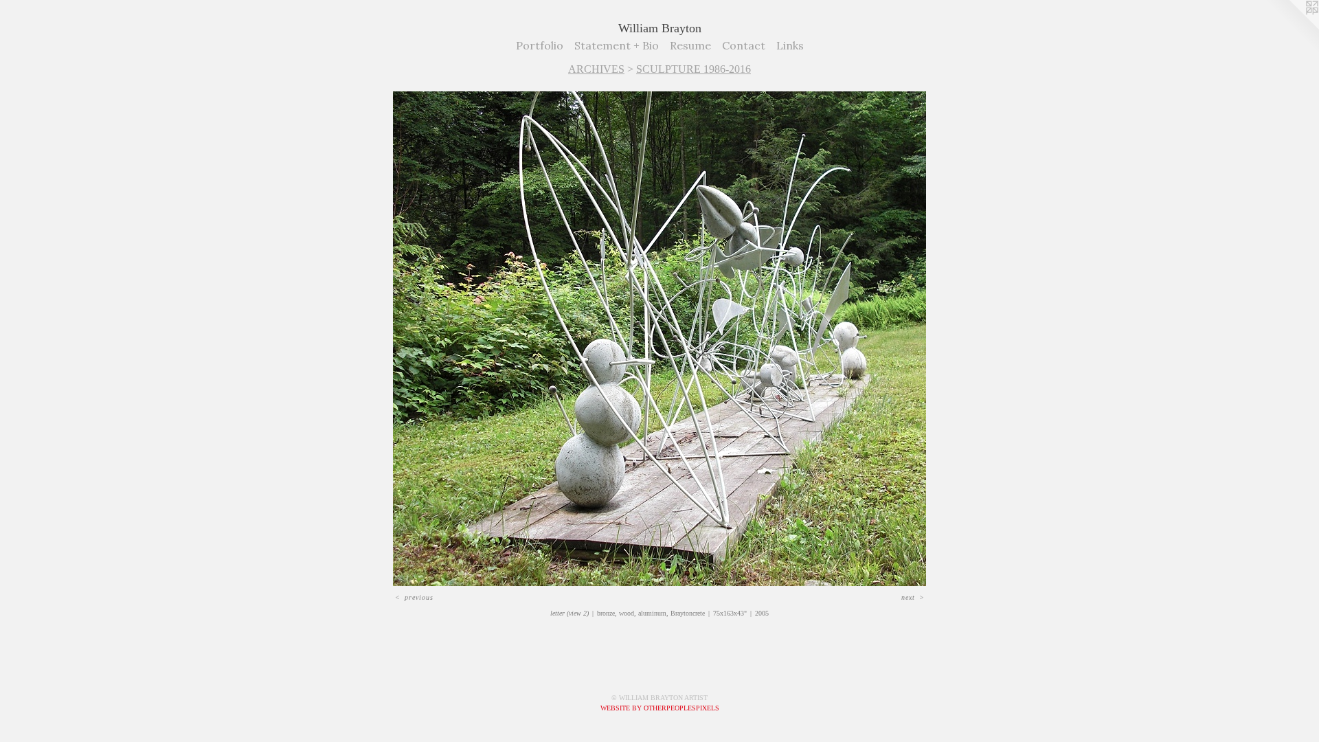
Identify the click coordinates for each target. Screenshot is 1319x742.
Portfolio (539, 45)
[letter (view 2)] (659, 338)
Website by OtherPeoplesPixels (659, 708)
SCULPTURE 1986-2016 (693, 69)
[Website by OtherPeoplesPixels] (1291, 27)
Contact (743, 45)
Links (790, 45)
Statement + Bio (616, 45)
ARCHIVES (596, 69)
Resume (690, 45)
